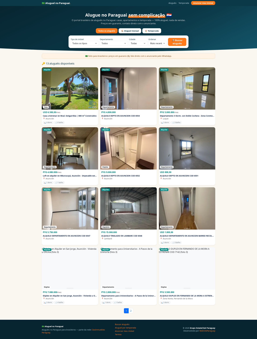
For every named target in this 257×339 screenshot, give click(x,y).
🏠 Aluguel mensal (130, 31)
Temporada (184, 3)
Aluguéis (172, 3)
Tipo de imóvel (77, 39)
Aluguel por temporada (125, 327)
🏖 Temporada (152, 31)
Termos (118, 334)
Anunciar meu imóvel (203, 3)
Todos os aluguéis (106, 31)
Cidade (132, 39)
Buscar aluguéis (122, 324)
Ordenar (152, 39)
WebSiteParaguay (207, 331)
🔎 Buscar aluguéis (177, 42)
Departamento (106, 39)
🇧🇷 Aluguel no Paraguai (56, 3)
